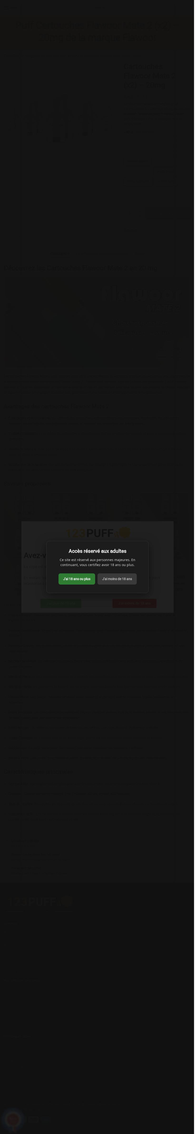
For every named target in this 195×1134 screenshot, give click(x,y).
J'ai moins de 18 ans (117, 579)
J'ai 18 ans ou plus (76, 579)
